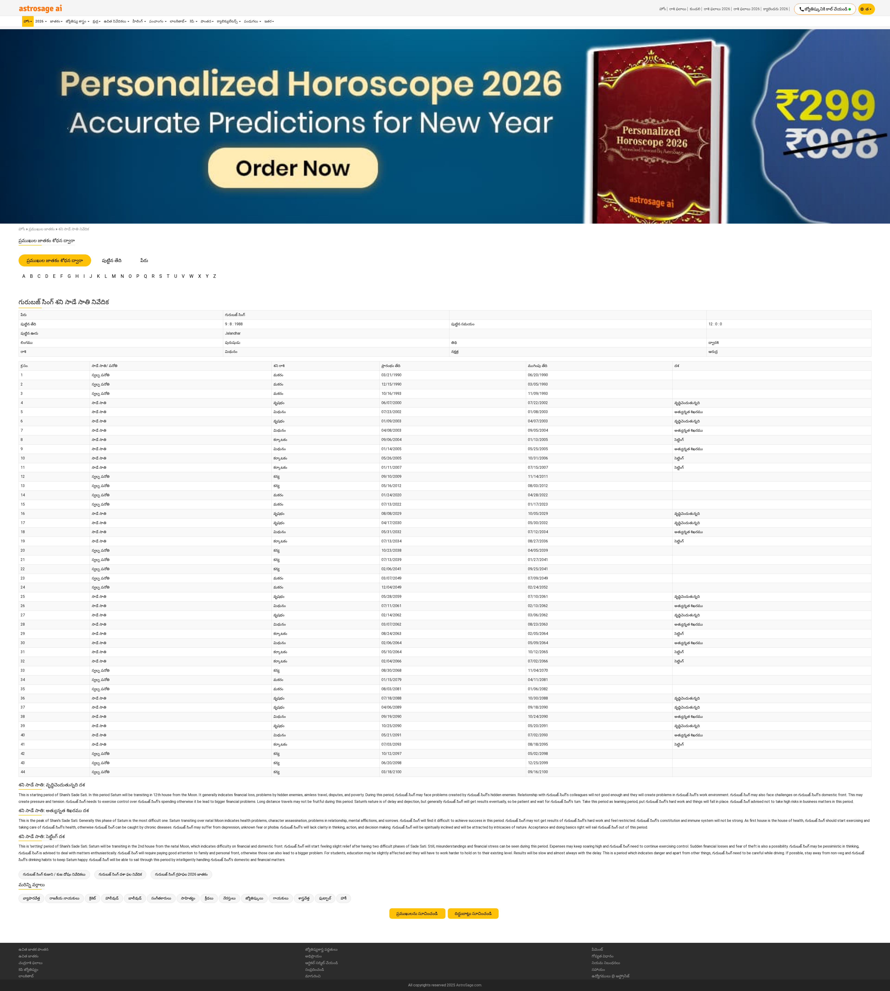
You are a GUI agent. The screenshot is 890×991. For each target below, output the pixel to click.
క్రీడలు (209, 898)
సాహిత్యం (188, 898)
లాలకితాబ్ (177, 21)
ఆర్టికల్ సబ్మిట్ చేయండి (321, 963)
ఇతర (268, 21)
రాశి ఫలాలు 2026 (717, 9)
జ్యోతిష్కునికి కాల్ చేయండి (823, 9)
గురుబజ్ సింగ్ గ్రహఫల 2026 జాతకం (181, 874)
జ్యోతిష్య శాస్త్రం (76, 21)
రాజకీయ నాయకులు (64, 898)
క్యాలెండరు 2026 (775, 9)
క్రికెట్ (92, 898)
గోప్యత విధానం (602, 956)
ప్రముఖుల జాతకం (42, 229)
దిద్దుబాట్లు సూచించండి (473, 913)
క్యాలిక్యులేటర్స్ (227, 21)
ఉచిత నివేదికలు (115, 21)
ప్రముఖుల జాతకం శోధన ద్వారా (55, 260)
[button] (67, 126)
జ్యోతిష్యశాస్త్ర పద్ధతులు (321, 949)
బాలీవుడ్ (135, 898)
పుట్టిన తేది (111, 260)
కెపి (192, 21)
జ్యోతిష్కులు (254, 898)
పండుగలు (251, 21)
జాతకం (55, 21)
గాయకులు (281, 898)
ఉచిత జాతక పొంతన (33, 949)
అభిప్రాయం (313, 956)
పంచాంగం (156, 21)
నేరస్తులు (229, 898)
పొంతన (206, 21)
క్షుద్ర (95, 21)
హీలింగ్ (138, 21)
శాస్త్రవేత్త (303, 898)
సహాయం (598, 969)
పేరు (144, 260)
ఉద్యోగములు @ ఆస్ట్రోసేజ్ (610, 976)
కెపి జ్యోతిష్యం (28, 969)
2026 (39, 21)
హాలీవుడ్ (112, 898)
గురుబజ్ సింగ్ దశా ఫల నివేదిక (120, 874)
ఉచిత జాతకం (28, 956)
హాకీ (343, 898)
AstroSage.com (468, 985)
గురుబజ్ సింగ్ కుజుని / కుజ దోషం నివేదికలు (54, 874)
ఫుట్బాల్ (325, 898)
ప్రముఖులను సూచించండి (417, 913)
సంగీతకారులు (161, 898)
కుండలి (695, 9)
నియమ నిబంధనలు (606, 963)
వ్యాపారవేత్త (31, 898)
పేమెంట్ (597, 949)
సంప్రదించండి (314, 969)
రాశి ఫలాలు (677, 9)
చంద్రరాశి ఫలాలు (31, 963)
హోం (662, 9)
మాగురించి (313, 976)
